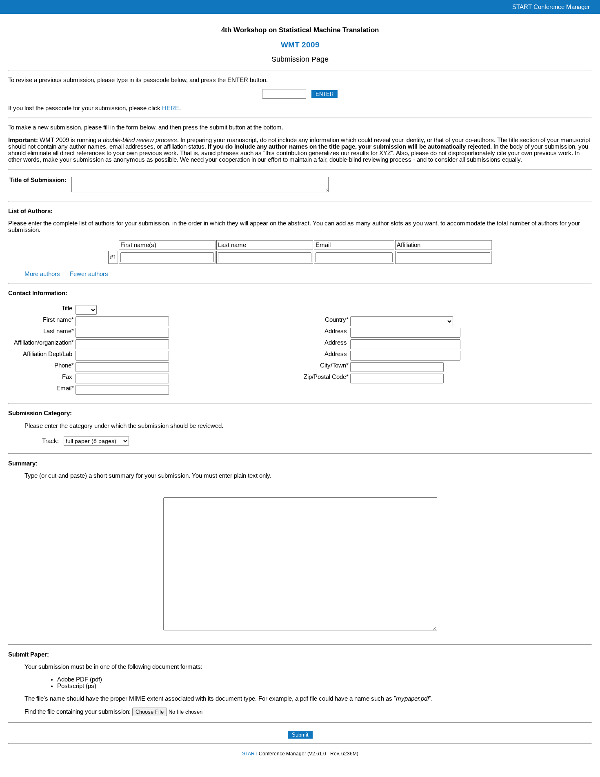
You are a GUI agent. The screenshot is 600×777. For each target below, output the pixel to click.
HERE (170, 108)
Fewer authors (89, 274)
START (250, 754)
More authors (42, 274)
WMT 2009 (300, 44)
